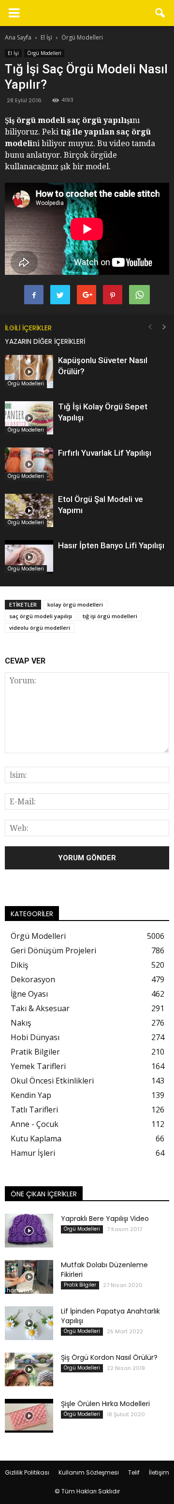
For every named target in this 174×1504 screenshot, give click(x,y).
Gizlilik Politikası (27, 1472)
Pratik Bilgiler (35, 1051)
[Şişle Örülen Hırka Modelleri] (29, 1416)
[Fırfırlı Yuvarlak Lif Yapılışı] (29, 464)
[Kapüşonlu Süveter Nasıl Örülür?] (29, 371)
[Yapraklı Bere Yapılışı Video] (29, 1230)
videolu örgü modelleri (39, 627)
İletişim (159, 1472)
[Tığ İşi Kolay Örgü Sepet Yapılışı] (29, 417)
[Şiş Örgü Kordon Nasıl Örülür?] (29, 1369)
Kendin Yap (31, 1095)
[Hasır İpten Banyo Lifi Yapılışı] (29, 556)
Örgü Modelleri (44, 53)
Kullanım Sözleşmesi (88, 1472)
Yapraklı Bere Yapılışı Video (105, 1218)
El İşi (13, 53)
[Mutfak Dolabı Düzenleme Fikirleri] (29, 1277)
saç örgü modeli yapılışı (40, 616)
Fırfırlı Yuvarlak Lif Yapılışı (104, 453)
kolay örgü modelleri (75, 604)
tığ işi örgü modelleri (110, 616)
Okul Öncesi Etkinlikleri (52, 1080)
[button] (160, 13)
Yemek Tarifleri (38, 1066)
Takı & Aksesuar (40, 1008)
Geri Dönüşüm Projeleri (53, 950)
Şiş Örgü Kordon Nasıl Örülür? (109, 1357)
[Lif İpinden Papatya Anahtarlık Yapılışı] (29, 1323)
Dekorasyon (33, 979)
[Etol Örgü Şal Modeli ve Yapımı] (29, 510)
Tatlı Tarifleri (34, 1109)
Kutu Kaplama (36, 1138)
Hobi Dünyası (35, 1037)
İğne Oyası (29, 994)
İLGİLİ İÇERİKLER (28, 328)
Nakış (21, 1022)
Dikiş (20, 965)
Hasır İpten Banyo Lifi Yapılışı (111, 545)
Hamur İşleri (33, 1153)
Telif (134, 1472)
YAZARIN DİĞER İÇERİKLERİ (45, 341)
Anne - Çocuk (34, 1124)
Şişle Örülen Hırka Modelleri (105, 1404)
